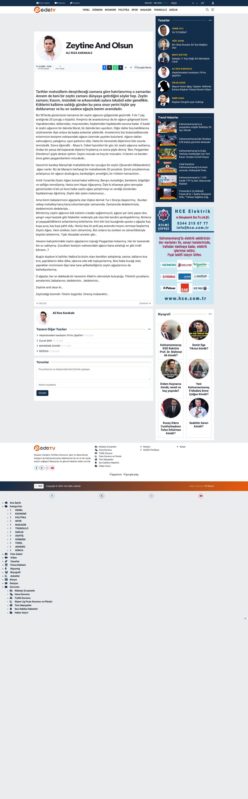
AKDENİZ (20, 546)
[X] (41, 467)
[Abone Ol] (142, 67)
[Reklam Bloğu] (185, 255)
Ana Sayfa (15, 502)
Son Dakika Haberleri (109, 462)
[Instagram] (47, 467)
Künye (182, 446)
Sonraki (144, 303)
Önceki (42, 303)
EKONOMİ (110, 9)
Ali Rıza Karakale (79, 53)
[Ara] (207, 10)
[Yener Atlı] (163, 30)
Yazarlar (76, 3)
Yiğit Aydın (178, 41)
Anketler (15, 576)
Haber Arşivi (105, 466)
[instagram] (151, 495)
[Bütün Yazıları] (149, 329)
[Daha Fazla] (120, 67)
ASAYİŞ (19, 535)
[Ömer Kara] (163, 99)
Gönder (42, 392)
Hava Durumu (105, 450)
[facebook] (52, 495)
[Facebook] (36, 467)
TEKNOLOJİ (160, 9)
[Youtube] (52, 467)
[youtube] (200, 495)
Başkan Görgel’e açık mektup (188, 102)
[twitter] (101, 495)
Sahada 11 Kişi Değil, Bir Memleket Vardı (191, 60)
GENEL (19, 510)
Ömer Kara (178, 98)
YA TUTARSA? (179, 32)
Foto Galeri (44, 3)
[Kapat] (246, 619)
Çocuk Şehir (46, 340)
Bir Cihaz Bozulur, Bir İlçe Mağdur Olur (190, 46)
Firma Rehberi (18, 564)
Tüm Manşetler (106, 459)
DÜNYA (19, 550)
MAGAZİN (145, 9)
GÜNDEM (97, 9)
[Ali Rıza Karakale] (49, 47)
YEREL (86, 9)
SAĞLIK (173, 9)
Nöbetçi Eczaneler (107, 446)
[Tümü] (210, 20)
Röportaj (15, 568)
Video (13, 557)
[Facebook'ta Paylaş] (104, 67)
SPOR (135, 9)
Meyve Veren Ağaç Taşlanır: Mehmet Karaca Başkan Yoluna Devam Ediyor (191, 88)
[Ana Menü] (212, 10)
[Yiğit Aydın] (163, 44)
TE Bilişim (209, 486)
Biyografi (15, 572)
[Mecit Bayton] (163, 58)
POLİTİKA (123, 9)
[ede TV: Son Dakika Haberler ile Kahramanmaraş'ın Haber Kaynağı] (45, 9)
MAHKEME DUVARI (50, 345)
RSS (40, 486)
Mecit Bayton (179, 55)
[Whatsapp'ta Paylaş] (115, 67)
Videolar (61, 3)
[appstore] (116, 474)
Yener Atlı (177, 28)
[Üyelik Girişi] (211, 3)
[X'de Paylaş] (109, 67)
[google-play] (131, 474)
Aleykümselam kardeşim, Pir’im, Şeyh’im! (61, 335)
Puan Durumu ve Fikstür (110, 456)
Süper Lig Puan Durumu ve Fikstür (33, 601)
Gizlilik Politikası (151, 450)
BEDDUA (44, 351)
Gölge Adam (178, 82)
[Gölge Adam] (163, 85)
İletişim (146, 446)
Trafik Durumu (105, 453)
